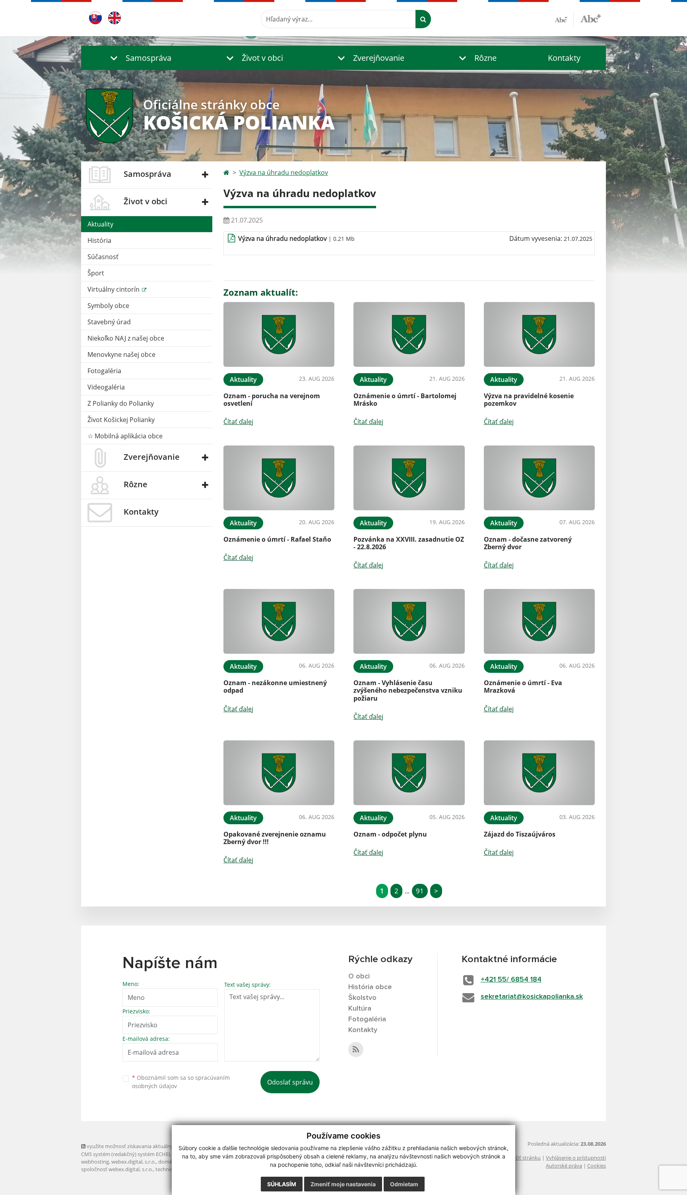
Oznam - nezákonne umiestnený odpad (275, 686)
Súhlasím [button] (281, 1184)
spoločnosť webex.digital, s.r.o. (117, 1169)
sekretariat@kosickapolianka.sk (532, 996)
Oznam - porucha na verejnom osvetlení (271, 399)
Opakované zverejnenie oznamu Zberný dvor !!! (274, 838)
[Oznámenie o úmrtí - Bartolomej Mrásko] (408, 334)
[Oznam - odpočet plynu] (408, 772)
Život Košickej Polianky (121, 419)
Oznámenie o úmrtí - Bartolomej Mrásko (404, 399)
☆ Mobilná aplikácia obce (125, 436)
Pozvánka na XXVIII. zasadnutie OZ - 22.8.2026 (408, 543)
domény (168, 1161)
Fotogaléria (104, 370)
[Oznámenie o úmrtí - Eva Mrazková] (539, 621)
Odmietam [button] (404, 1184)
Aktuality (100, 224)
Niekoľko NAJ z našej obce (125, 338)
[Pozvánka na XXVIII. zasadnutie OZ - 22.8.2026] (408, 477)
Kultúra (359, 1008)
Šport (95, 273)
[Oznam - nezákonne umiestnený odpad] (278, 621)
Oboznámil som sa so (181, 1082)
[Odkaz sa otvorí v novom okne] (355, 1049)
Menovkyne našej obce (121, 354)
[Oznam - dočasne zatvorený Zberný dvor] (539, 477)
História (99, 240)
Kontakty (564, 57)
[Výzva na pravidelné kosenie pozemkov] (539, 334)
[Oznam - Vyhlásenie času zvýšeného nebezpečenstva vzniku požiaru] (408, 621)
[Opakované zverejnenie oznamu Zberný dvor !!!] (278, 772)
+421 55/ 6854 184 (511, 979)
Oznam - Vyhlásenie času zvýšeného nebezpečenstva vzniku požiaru (407, 690)
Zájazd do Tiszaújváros (519, 834)
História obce (370, 987)
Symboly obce (108, 305)
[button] (139, 58)
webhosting (95, 1161)
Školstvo (362, 997)
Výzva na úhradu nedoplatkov (283, 172)
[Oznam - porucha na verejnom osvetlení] (278, 334)
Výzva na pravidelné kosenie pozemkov (529, 399)
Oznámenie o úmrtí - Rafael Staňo (277, 539)
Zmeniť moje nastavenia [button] (343, 1184)
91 (420, 890)
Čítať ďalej (238, 421)
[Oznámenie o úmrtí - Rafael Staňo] (278, 477)
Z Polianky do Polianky (120, 403)
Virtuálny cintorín (114, 289)
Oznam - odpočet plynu (390, 834)
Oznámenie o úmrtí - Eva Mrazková (523, 686)
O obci (359, 976)
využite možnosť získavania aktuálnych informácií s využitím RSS (162, 1146)
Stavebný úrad (109, 322)
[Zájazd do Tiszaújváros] (539, 772)
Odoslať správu (290, 1082)
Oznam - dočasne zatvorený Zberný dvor (528, 543)
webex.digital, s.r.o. (133, 1161)
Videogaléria (106, 387)
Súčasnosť (102, 256)
